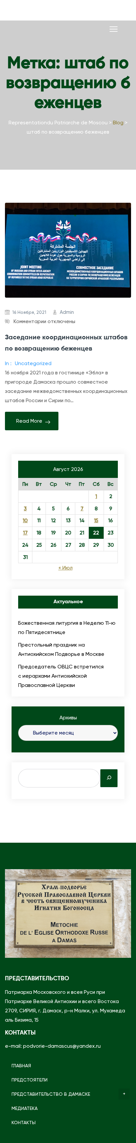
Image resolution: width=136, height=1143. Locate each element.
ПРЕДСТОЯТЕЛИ (30, 1079)
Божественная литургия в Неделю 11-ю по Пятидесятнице (67, 627)
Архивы (68, 718)
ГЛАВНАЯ (21, 1065)
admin (67, 312)
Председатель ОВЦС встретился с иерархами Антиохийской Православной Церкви (61, 675)
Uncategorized (33, 363)
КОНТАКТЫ (24, 1122)
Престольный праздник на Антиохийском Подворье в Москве (61, 649)
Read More (29, 421)
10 (25, 521)
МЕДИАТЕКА (25, 1108)
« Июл (65, 568)
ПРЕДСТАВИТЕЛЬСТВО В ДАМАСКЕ (51, 1094)
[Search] (109, 778)
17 (25, 533)
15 (96, 521)
